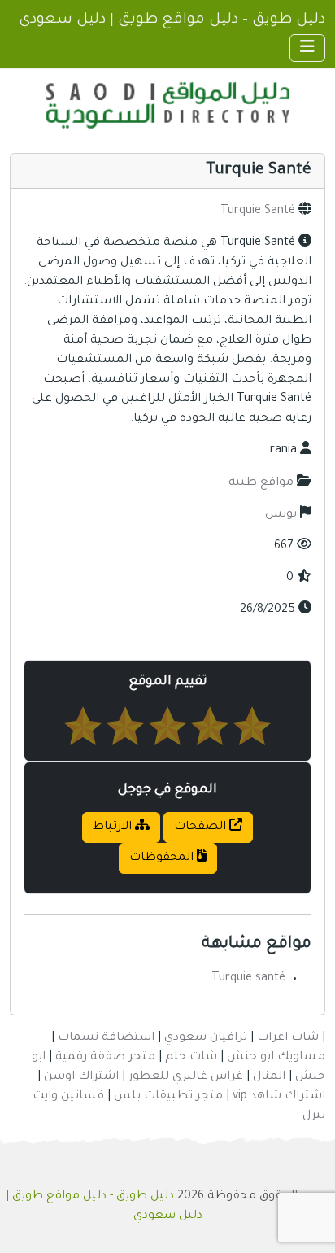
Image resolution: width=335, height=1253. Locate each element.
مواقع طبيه (261, 483)
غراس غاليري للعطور (185, 1077)
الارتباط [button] (114, 827)
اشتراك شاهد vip (279, 1096)
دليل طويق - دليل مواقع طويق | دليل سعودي (172, 20)
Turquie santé (248, 978)
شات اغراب (288, 1038)
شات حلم (191, 1057)
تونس (281, 515)
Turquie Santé (257, 211)
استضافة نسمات (106, 1038)
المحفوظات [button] (163, 858)
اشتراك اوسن (81, 1077)
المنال (269, 1077)
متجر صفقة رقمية (105, 1057)
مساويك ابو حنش (276, 1057)
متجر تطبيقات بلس (168, 1096)
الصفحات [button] (201, 827)
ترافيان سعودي (205, 1038)
